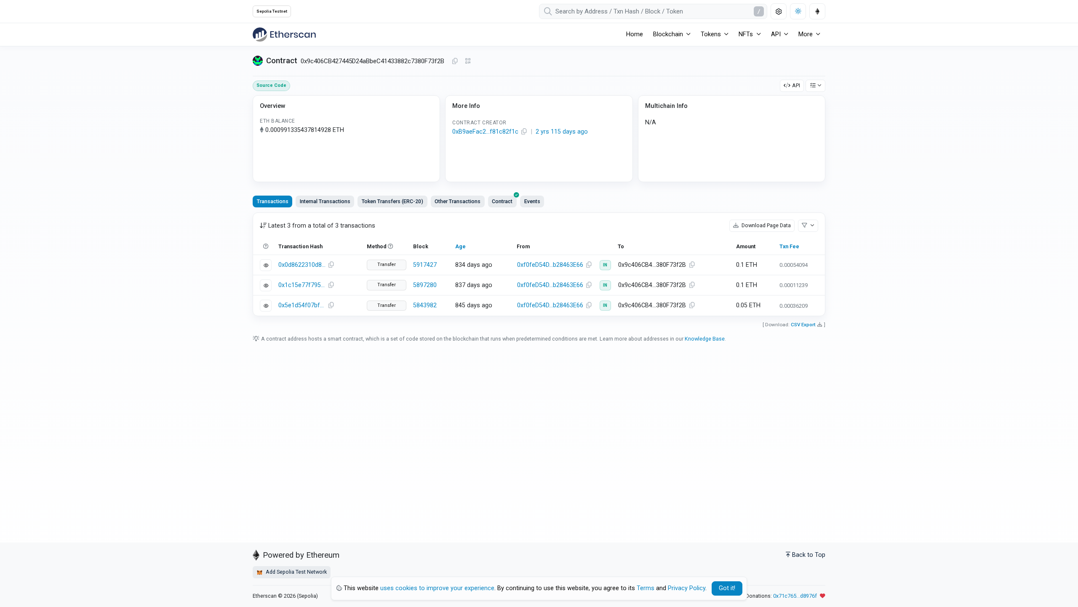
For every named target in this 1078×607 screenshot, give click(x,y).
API (796, 85)
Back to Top (808, 555)
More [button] (805, 34)
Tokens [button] (711, 34)
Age (460, 246)
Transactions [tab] (272, 201)
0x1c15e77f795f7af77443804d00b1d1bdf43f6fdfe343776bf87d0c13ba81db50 (302, 285)
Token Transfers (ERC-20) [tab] (392, 201)
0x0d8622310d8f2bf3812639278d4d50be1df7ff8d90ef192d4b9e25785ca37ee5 (302, 265)
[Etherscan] (284, 34)
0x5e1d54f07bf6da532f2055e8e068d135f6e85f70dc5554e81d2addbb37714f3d (302, 305)
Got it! (727, 588)
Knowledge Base (705, 339)
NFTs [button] (746, 34)
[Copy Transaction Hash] (331, 265)
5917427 (425, 265)
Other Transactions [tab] (457, 201)
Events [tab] (532, 201)
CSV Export (803, 325)
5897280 (425, 285)
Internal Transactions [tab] (325, 201)
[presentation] (502, 201)
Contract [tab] (502, 201)
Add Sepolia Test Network (295, 572)
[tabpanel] (539, 264)
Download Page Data (765, 225)
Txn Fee (789, 246)
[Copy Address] (455, 61)
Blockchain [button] (668, 34)
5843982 (425, 305)
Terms (645, 588)
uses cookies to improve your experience (437, 588)
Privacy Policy (686, 588)
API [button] (776, 34)
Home (634, 34)
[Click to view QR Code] (468, 61)
